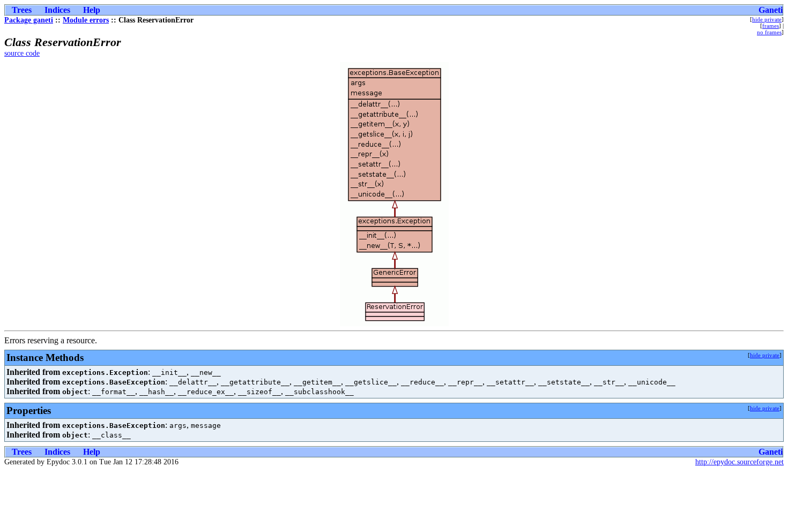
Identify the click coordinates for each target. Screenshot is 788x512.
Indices (57, 9)
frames (770, 25)
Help (91, 9)
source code (22, 53)
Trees (22, 9)
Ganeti (771, 9)
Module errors (86, 20)
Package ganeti (28, 20)
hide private (767, 19)
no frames (769, 32)
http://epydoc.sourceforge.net (739, 462)
